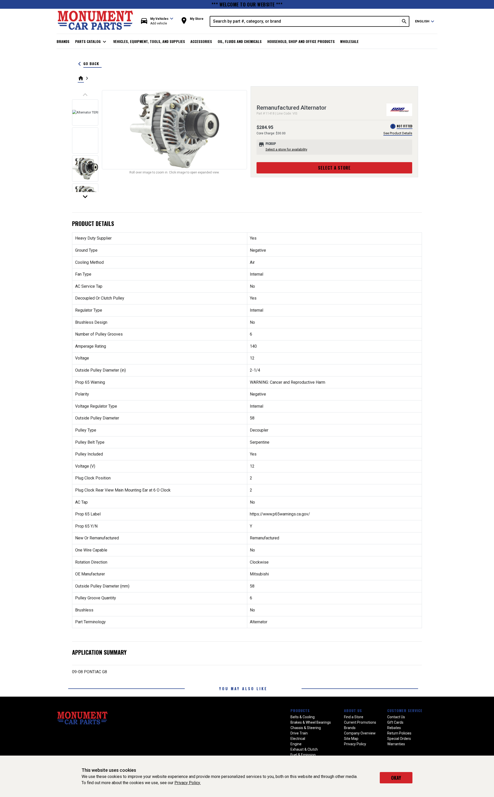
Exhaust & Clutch (304, 749)
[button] (157, 21)
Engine (296, 744)
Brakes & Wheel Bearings (310, 722)
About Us (353, 710)
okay (396, 777)
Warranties (396, 744)
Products (300, 710)
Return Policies (399, 733)
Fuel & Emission (303, 755)
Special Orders (399, 739)
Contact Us (396, 717)
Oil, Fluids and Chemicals (240, 41)
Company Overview (360, 733)
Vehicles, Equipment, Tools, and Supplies (149, 41)
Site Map (351, 739)
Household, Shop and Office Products (301, 41)
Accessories (201, 41)
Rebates (394, 728)
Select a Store (334, 168)
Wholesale (349, 41)
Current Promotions (360, 722)
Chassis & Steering (305, 728)
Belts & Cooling (302, 717)
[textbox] (305, 21)
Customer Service (404, 710)
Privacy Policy (355, 744)
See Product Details (397, 133)
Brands (63, 41)
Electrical (297, 739)
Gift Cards (395, 722)
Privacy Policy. (187, 782)
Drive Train (299, 733)
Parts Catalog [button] (91, 42)
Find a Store (353, 717)
